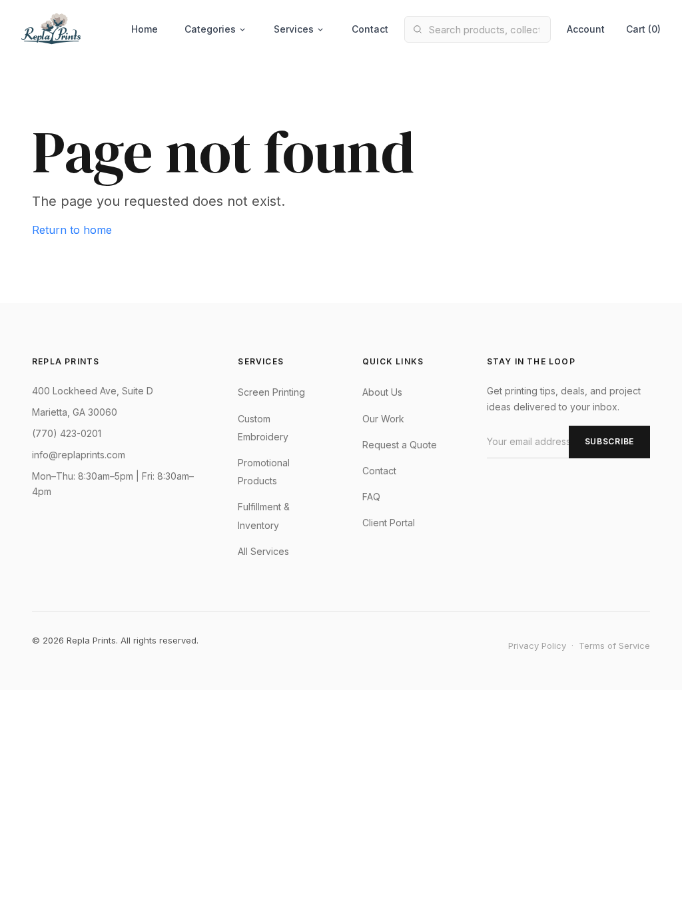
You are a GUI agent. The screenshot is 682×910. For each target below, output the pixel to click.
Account (586, 29)
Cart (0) (643, 29)
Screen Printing (271, 392)
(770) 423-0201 (66, 433)
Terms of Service (614, 645)
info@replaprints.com (78, 454)
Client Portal (388, 522)
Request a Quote (399, 444)
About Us (382, 392)
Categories (210, 29)
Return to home (72, 229)
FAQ (371, 496)
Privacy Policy (537, 645)
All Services (263, 551)
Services (294, 29)
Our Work (383, 418)
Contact (370, 29)
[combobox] (477, 29)
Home (144, 29)
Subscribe (609, 441)
